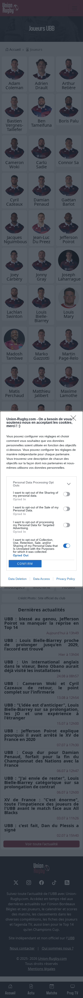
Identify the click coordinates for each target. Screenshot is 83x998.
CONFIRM (25, 563)
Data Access (41, 578)
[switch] (66, 494)
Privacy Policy (65, 578)
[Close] (75, 419)
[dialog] (41, 499)
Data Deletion (17, 578)
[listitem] (41, 484)
